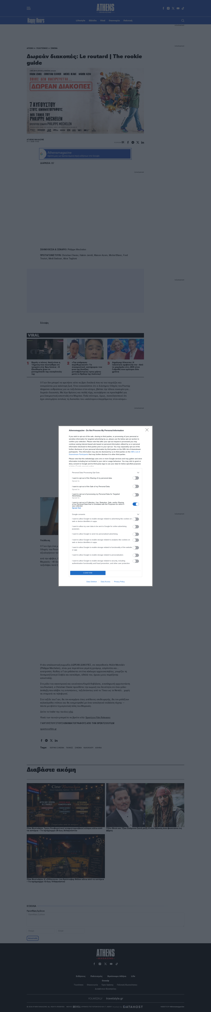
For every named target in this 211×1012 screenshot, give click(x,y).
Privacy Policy (119, 582)
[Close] (147, 430)
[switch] (136, 478)
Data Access (105, 582)
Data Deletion (91, 582)
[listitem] (105, 472)
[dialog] (105, 506)
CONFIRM (87, 573)
